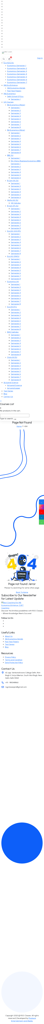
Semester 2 (16, 110)
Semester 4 (16, 116)
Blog (5, 394)
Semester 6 (16, 122)
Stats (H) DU (12, 357)
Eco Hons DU (9, 63)
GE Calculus (16, 203)
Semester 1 (15, 108)
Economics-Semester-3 (17, 71)
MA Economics (10, 94)
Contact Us (8, 397)
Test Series (8, 391)
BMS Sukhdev (13, 332)
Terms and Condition (13, 660)
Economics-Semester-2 (17, 68)
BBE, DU (10, 155)
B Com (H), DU (13, 181)
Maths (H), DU (12, 200)
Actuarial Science (11, 383)
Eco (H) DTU (12, 307)
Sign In (40, 58)
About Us (8, 636)
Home (19, 426)
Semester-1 (15, 99)
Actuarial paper (13, 388)
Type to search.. (7, 418)
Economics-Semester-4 (17, 74)
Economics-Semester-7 (17, 82)
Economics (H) (13, 282)
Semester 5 (16, 119)
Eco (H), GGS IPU (14, 231)
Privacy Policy (10, 657)
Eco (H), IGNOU (13, 256)
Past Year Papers (14, 91)
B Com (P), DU (12, 206)
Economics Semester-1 (16, 66)
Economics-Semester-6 (17, 80)
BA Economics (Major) (16, 105)
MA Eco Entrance (11, 85)
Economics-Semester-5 (17, 77)
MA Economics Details (16, 88)
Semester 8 (16, 127)
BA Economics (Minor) (16, 130)
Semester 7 (16, 124)
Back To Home (22, 592)
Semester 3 (16, 113)
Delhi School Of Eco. (15, 96)
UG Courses (8, 102)
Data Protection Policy (14, 662)
